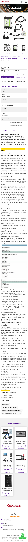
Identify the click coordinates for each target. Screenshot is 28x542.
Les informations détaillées (7, 81)
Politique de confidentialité (11, 535)
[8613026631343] (12, 513)
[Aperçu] (14, 507)
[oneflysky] (15, 513)
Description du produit (20, 81)
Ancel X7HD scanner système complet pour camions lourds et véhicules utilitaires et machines (20, 466)
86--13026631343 (7, 521)
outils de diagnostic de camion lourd (11, 410)
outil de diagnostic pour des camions (11, 413)
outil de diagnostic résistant (9, 407)
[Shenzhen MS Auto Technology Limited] (5, 2)
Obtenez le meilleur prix (7, 77)
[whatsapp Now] (22, 538)
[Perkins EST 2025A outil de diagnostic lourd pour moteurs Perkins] (7, 457)
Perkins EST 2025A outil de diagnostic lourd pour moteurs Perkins (7, 466)
